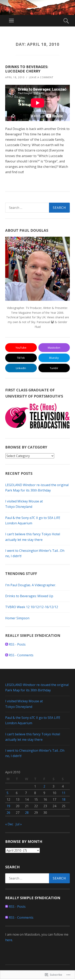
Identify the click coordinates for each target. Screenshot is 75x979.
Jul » (19, 824)
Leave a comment (41, 77)
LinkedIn (21, 368)
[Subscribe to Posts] (6, 644)
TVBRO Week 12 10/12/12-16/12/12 (31, 607)
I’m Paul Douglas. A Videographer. (30, 585)
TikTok (21, 358)
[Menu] (11, 20)
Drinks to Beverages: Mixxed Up (29, 596)
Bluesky (54, 358)
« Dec (9, 824)
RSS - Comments (21, 655)
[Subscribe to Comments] (6, 655)
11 (63, 793)
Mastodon (54, 347)
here (8, 940)
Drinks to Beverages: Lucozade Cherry (26, 68)
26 (8, 812)
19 (8, 806)
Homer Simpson (17, 618)
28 (27, 812)
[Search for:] (37, 208)
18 (63, 799)
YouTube (21, 347)
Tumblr (54, 368)
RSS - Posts (17, 644)
